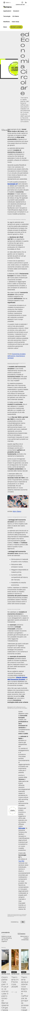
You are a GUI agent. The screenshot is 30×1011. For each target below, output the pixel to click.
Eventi (14, 972)
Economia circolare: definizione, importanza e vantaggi (17, 356)
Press (23, 972)
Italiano (8, 2)
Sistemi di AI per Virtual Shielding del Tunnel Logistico (7, 939)
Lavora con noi (20, 4)
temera (7, 7)
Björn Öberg (17, 511)
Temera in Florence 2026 (14, 982)
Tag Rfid (21, 861)
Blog (3, 972)
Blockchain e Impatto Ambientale (24, 938)
